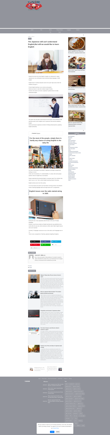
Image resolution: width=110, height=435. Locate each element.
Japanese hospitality (77, 396)
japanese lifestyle (68, 401)
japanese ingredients (69, 398)
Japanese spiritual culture (70, 408)
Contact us (65, 378)
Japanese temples (68, 410)
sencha (75, 420)
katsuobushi (75, 413)
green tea (77, 383)
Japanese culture (68, 388)
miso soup (75, 415)
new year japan (82, 415)
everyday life (71, 383)
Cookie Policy (60, 378)
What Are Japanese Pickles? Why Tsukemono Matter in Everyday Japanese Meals (75, 124)
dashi (66, 383)
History (50, 29)
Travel (59, 32)
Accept (52, 431)
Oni (72, 418)
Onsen (76, 418)
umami (83, 425)
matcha (66, 415)
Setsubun (80, 420)
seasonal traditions (68, 420)
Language (69, 29)
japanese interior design (79, 398)
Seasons (77, 29)
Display (38, 133)
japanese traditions (77, 410)
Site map (70, 378)
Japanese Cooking (76, 386)
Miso (71, 415)
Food (41, 29)
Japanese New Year (77, 401)
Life (50, 32)
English (30, 267)
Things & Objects (59, 29)
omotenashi (67, 418)
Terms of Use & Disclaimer (52, 378)
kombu (81, 413)
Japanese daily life (68, 391)
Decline (57, 431)
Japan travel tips (68, 413)
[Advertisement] (55, 20)
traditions (78, 425)
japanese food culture (69, 393)
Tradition (76, 423)
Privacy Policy (44, 378)
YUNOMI (27, 381)
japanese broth (68, 386)
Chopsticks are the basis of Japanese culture (50, 310)
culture (32, 29)
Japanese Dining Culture (78, 391)
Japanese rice (80, 403)
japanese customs (77, 388)
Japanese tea (79, 408)
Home (39, 378)
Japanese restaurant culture (70, 403)
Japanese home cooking (79, 393)
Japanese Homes (68, 396)
